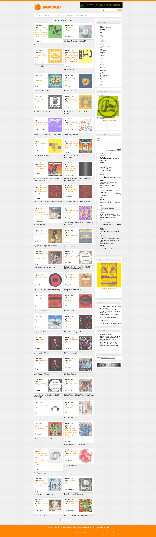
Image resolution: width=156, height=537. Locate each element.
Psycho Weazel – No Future (106, 322)
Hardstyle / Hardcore (105, 56)
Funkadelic (40, 166)
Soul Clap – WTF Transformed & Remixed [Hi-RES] (48, 202)
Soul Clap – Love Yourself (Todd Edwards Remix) (77, 202)
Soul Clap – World (69, 311)
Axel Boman (74, 54)
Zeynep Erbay (68, 124)
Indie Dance (38, 189)
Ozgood (74, 405)
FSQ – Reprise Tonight (70, 353)
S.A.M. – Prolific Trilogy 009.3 (113, 336)
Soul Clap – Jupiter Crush (71, 466)
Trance (101, 83)
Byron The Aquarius (70, 55)
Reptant (67, 170)
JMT (44, 32)
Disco (39, 52)
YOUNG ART (38, 464)
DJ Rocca (39, 212)
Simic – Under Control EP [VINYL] (108, 317)
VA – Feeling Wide (39, 66)
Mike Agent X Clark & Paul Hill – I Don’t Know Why (48, 135)
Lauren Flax (40, 34)
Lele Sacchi (41, 483)
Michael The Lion (69, 256)
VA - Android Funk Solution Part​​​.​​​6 (109, 288)
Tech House (102, 79)
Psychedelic (102, 76)
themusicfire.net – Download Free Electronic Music (48, 7)
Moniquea (37, 55)
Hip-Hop (37, 255)
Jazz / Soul (102, 64)
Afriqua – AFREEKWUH (40, 332)
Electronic (44, 253)
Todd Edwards (73, 191)
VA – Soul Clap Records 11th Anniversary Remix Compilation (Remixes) (47, 179)
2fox (38, 100)
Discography (103, 40)
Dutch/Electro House (105, 46)
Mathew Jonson (73, 59)
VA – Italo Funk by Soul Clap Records (44, 494)
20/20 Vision (71, 166)
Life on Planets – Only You (41, 353)
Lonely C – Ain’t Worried (40, 515)
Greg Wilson (72, 428)
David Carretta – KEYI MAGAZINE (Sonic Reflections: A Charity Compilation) (109, 345)
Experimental (43, 455)
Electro (40, 27)
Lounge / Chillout (104, 66)
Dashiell (76, 166)
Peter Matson (68, 432)
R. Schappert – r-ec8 (104, 320)
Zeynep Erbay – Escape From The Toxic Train (46, 246)
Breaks (101, 32)
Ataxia (69, 54)
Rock (101, 78)
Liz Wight (46, 34)
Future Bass (102, 52)
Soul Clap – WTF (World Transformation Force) (47, 290)
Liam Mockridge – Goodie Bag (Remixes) (45, 267)
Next (67, 520)
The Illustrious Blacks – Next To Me (44, 91)
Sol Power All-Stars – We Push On (43, 439)
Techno (101, 81)
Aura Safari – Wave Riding (110, 342)
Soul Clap (41, 36)
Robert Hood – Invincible (106, 319)
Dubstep (102, 44)
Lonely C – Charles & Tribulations (73, 494)
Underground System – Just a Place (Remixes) (77, 445)
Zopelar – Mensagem (70, 246)
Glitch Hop (102, 55)
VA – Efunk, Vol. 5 (39, 45)
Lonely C (39, 405)
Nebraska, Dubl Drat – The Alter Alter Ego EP (110, 323)
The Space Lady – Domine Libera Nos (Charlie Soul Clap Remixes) (78, 223)
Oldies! (101, 72)
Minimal (102, 69)
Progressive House (104, 75)
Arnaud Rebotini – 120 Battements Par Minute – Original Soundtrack (109, 339)
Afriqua (39, 320)
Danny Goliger (40, 459)
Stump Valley (38, 216)
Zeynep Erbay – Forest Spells (72, 135)
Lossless (37, 36)
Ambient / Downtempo (105, 27)
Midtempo (102, 67)
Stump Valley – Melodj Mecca (72, 290)
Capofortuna (40, 482)
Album (70, 232)
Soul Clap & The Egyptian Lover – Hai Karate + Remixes (77, 113)
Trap (101, 84)
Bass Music (44, 453)
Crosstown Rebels (72, 78)
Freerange (70, 29)
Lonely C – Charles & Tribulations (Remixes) (46, 418)
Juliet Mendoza (74, 57)
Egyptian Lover (68, 168)
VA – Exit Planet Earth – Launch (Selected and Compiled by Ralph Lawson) (77, 180)
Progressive (102, 73)
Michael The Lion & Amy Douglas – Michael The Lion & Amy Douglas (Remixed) (77, 268)
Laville (41, 100)
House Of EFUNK (39, 32)
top (45, 168)
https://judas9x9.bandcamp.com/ (108, 208)
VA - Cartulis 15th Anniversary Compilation (109, 120)
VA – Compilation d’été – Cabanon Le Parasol (110, 306)
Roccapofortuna (39, 214)
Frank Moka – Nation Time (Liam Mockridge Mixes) (78, 515)
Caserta (39, 54)
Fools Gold (40, 191)
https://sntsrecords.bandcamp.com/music (110, 207)
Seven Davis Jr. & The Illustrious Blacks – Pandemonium (75, 157)
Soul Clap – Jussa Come (70, 374)
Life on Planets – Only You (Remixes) (74, 332)
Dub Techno (102, 43)
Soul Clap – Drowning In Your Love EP (75, 41)
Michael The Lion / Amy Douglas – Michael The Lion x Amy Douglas (48, 396)
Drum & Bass (103, 41)
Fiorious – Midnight (107, 334)
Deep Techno (103, 37)
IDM (101, 61)
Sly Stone (37, 168)
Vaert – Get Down (104, 308)
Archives (98, 357)
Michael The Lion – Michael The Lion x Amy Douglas (79, 395)
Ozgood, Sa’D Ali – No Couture (72, 418)
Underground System (70, 436)
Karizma (39, 427)
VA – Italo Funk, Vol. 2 (40, 225)
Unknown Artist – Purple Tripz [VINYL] (109, 309)
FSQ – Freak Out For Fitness (42, 156)
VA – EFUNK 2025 (69, 70)
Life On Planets (71, 320)
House (43, 27)
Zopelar (67, 237)
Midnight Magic (73, 430)
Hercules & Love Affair (40, 31)
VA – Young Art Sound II (40, 473)
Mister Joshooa (68, 61)
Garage (101, 53)
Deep (101, 34)
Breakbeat (102, 30)
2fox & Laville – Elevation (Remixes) (44, 112)
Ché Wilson (70, 427)
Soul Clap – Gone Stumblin (72, 91)
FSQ (42, 54)
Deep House (71, 52)
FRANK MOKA (71, 503)
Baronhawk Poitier (41, 29)
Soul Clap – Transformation (41, 311)
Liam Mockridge (41, 256)
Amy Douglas (71, 255)
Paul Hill (40, 124)
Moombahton (103, 70)
